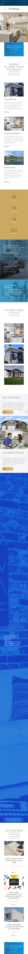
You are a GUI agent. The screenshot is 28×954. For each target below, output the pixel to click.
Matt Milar (14, 864)
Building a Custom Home (16, 930)
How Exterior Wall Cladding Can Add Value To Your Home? (14, 927)
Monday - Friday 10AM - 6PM (22, 1)
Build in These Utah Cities (9, 866)
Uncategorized (16, 900)
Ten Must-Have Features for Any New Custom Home (14, 860)
